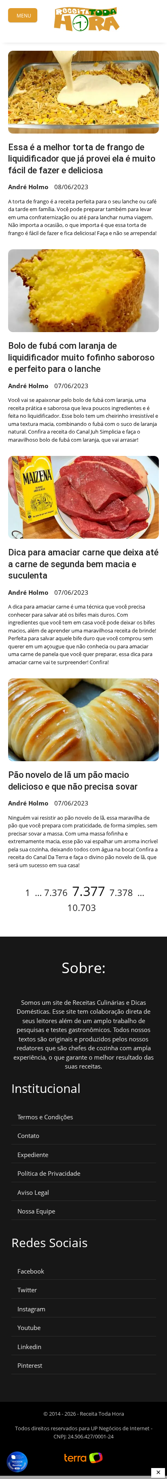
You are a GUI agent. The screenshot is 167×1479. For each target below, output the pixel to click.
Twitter (27, 1290)
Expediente (32, 1155)
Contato (28, 1136)
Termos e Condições (45, 1117)
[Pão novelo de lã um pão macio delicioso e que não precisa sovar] (83, 719)
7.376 (56, 892)
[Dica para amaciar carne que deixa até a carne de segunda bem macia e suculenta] (83, 497)
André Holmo (28, 187)
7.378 (121, 892)
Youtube (29, 1328)
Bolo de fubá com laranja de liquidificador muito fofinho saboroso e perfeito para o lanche (81, 357)
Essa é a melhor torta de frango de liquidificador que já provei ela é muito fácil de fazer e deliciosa (81, 158)
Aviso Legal (33, 1192)
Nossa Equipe (36, 1211)
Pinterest (29, 1365)
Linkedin (29, 1347)
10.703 (81, 907)
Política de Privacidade (48, 1173)
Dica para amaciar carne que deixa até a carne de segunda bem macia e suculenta (83, 564)
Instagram (31, 1309)
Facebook (30, 1271)
